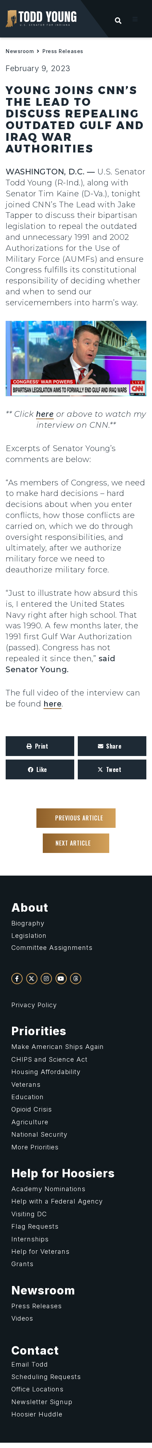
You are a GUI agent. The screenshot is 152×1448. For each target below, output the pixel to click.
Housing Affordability (46, 1071)
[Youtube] (61, 978)
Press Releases (62, 51)
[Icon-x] (31, 978)
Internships (30, 1239)
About (29, 908)
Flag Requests (35, 1226)
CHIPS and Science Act (49, 1059)
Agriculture (29, 1122)
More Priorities (35, 1147)
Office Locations (37, 1389)
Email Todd (29, 1364)
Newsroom (20, 51)
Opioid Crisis (31, 1109)
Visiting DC (29, 1214)
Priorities (38, 1031)
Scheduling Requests (46, 1376)
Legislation (29, 935)
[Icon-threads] (75, 978)
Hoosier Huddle (37, 1414)
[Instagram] (46, 978)
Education (27, 1097)
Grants (22, 1264)
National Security (39, 1134)
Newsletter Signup (41, 1402)
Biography (28, 923)
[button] (135, 19)
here (45, 414)
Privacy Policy (34, 1005)
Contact (35, 1350)
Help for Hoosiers (63, 1173)
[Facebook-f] (17, 978)
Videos (22, 1318)
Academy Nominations (48, 1189)
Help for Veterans (40, 1251)
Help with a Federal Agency (57, 1201)
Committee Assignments (52, 947)
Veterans (26, 1084)
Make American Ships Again (57, 1046)
